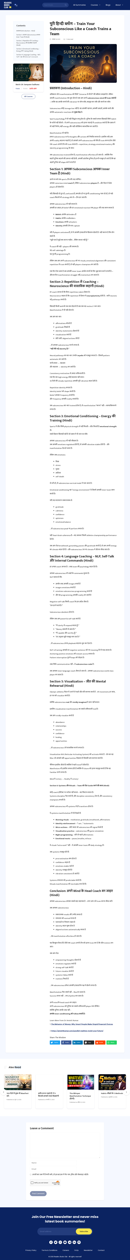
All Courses (28, 96)
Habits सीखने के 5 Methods (112, 1093)
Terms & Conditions (49, 1250)
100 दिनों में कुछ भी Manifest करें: (18, 1094)
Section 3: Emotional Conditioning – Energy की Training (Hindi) (28, 50)
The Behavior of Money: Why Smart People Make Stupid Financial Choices (82, 1024)
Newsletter (88, 1250)
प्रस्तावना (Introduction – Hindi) (25, 31)
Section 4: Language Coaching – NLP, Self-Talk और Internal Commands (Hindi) (28, 57)
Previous (4, 1092)
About (118, 5)
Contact (101, 1250)
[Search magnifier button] (66, 5)
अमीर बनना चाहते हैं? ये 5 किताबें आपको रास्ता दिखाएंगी (48, 1094)
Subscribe (84, 1231)
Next (126, 1092)
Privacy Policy (30, 1250)
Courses (94, 5)
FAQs (76, 1250)
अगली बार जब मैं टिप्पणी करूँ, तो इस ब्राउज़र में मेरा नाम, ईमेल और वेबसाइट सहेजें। (60, 1174)
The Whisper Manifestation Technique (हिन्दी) (80, 1096)
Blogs (108, 5)
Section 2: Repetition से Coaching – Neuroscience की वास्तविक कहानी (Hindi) (27, 43)
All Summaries (79, 5)
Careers (66, 1250)
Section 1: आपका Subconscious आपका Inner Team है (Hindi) (28, 36)
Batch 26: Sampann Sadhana (27, 84)
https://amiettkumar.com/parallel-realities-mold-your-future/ (77, 1030)
